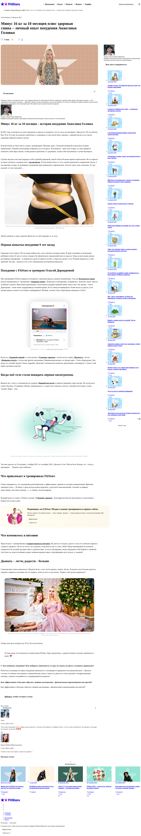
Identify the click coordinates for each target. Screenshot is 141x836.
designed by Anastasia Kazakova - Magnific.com (49, 228)
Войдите (8, 697)
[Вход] (139, 4)
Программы (49, 4)
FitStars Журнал (15, 10)
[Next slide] (139, 419)
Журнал (78, 4)
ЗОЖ (22, 10)
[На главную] (10, 801)
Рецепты (69, 4)
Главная (7, 10)
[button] (49, 708)
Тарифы (88, 4)
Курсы (60, 4)
